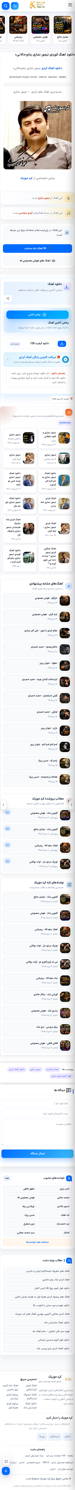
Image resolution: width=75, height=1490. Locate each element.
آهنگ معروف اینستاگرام (30, 1397)
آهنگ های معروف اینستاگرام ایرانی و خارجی (48, 1271)
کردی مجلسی (26, 213)
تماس (22, 1462)
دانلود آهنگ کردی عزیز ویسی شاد (53, 1348)
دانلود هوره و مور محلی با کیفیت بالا (51, 1305)
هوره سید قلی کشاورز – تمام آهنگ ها (51, 1331)
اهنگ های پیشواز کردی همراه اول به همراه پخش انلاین (42, 1297)
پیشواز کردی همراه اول (12, 1406)
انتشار (53, 1469)
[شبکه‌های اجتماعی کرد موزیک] (6, 1461)
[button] (69, 5)
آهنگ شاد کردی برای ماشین (10, 1388)
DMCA (46, 1462)
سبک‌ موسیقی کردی (34, 1455)
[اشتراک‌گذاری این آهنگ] (8, 298)
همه (7, 1178)
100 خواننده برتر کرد (55, 1455)
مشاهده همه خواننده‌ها (37, 1242)
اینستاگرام (54, 1436)
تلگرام (67, 1436)
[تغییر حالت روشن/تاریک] (15, 6)
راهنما (70, 1455)
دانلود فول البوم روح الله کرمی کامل (52, 1288)
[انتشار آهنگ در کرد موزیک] (6, 1471)
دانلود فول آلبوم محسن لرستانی (54, 1340)
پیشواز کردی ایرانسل (12, 1397)
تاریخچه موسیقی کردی (62, 1462)
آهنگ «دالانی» (52, 1069)
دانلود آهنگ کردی (51, 68)
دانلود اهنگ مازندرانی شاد (57, 1323)
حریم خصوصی (33, 1462)
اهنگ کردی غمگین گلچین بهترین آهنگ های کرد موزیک (42, 1314)
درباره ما (13, 1462)
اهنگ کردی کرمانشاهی (31, 1388)
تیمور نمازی (44, 198)
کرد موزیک (26, 178)
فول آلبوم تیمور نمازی (61, 1076)
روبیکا (42, 1436)
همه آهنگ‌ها (65, 422)
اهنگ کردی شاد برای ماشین (56, 1280)
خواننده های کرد (65, 1469)
